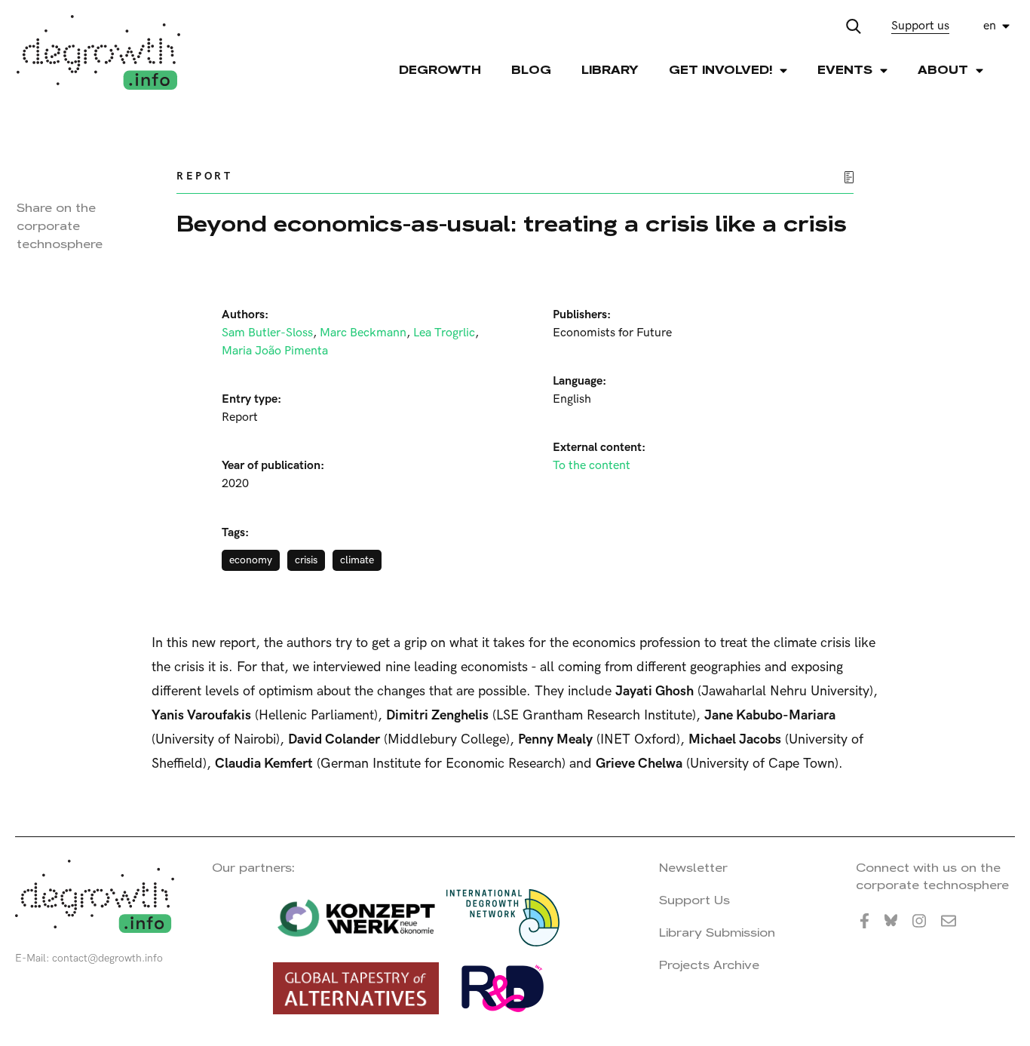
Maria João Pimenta (275, 351)
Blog (531, 70)
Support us (920, 26)
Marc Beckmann (363, 333)
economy (250, 560)
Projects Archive (709, 965)
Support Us (694, 900)
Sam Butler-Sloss (267, 333)
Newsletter (693, 868)
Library (610, 70)
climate (357, 560)
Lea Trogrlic (444, 333)
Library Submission (717, 932)
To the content (591, 466)
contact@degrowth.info (107, 958)
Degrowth (440, 70)
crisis (306, 560)
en (989, 26)
